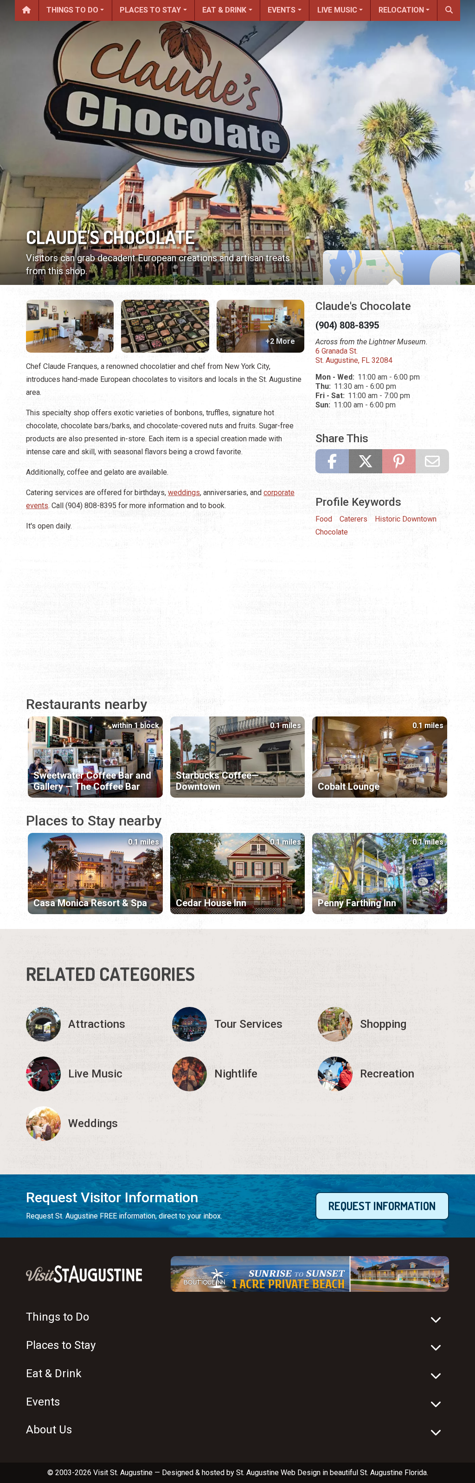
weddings (184, 492)
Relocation (401, 10)
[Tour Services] (237, 1024)
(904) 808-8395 (347, 325)
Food (323, 519)
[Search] (448, 10)
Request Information (382, 1206)
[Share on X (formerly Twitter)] (365, 461)
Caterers (353, 519)
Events (281, 10)
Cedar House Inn (211, 903)
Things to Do (72, 10)
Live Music (337, 10)
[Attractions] (91, 1024)
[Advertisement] (165, 605)
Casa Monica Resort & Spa (90, 903)
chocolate (331, 532)
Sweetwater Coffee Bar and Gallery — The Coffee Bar (92, 781)
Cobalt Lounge (348, 786)
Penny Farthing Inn (357, 903)
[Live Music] (91, 1074)
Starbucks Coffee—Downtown (217, 781)
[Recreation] (383, 1074)
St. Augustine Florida (393, 1472)
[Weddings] (91, 1123)
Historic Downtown (405, 519)
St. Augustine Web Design (278, 1472)
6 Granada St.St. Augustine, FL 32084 (353, 356)
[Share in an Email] (432, 461)
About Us (49, 1429)
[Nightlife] (237, 1074)
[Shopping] (383, 1024)
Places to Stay (150, 10)
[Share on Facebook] (332, 461)
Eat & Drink (224, 10)
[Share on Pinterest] (399, 461)
